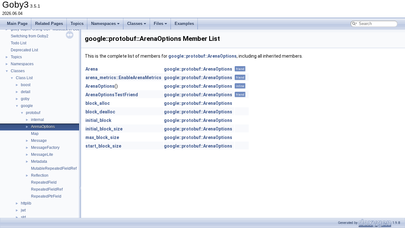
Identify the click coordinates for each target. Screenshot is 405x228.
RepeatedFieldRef (47, 189)
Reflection (39, 175)
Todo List (18, 43)
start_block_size (103, 146)
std (23, 217)
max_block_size (102, 137)
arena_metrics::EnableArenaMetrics (123, 77)
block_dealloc (100, 111)
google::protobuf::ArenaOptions (202, 56)
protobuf (33, 113)
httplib (26, 203)
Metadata (39, 161)
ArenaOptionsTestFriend (111, 94)
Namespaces (103, 23)
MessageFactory (45, 147)
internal (37, 119)
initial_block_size (103, 128)
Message (39, 140)
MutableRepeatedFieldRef (54, 168)
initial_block (98, 120)
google (27, 106)
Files (158, 23)
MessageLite (42, 154)
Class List (24, 78)
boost (25, 85)
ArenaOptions (43, 126)
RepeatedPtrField (46, 196)
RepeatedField (44, 182)
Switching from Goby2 (29, 36)
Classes (134, 23)
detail (25, 92)
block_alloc (97, 103)
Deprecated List (24, 50)
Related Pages (49, 23)
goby (25, 99)
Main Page (17, 23)
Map (35, 133)
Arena (91, 69)
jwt (23, 210)
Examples (184, 23)
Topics (77, 23)
